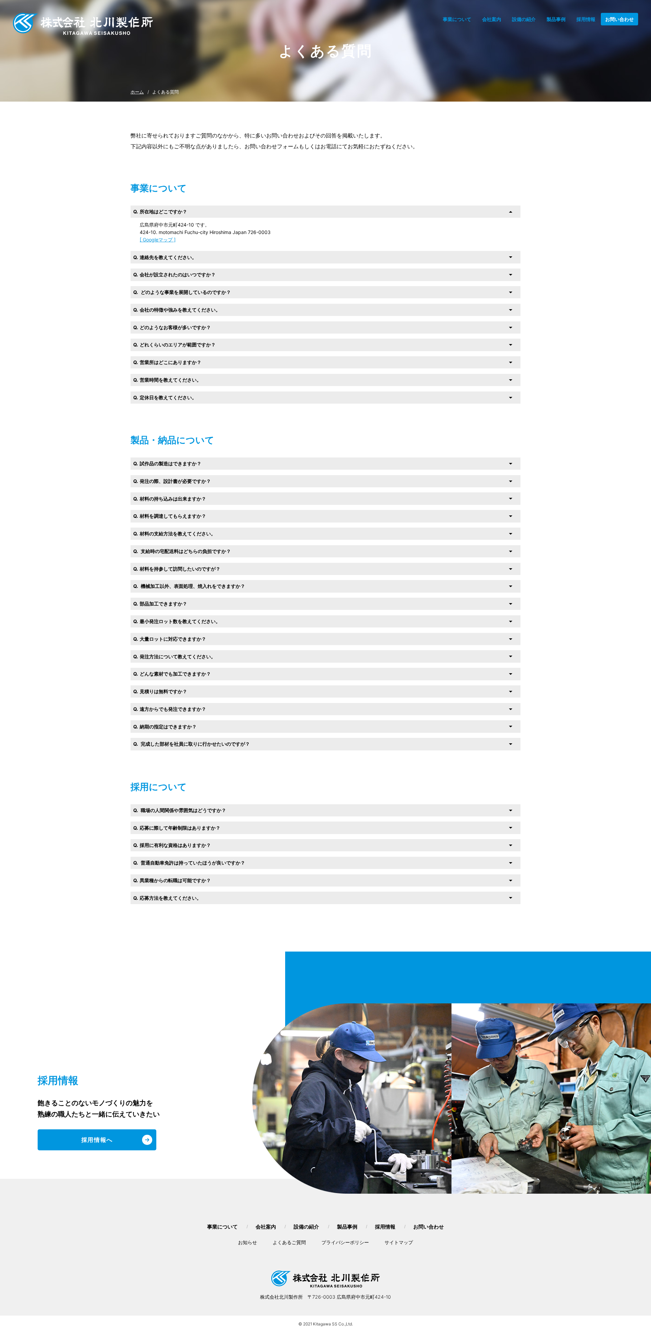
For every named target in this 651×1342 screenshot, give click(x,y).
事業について (457, 19)
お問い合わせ (619, 19)
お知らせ (247, 1242)
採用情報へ (97, 1139)
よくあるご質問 (289, 1242)
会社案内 (491, 19)
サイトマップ (398, 1242)
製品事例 (556, 19)
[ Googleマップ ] (158, 239)
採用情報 (585, 19)
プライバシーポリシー (345, 1242)
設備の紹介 (524, 19)
